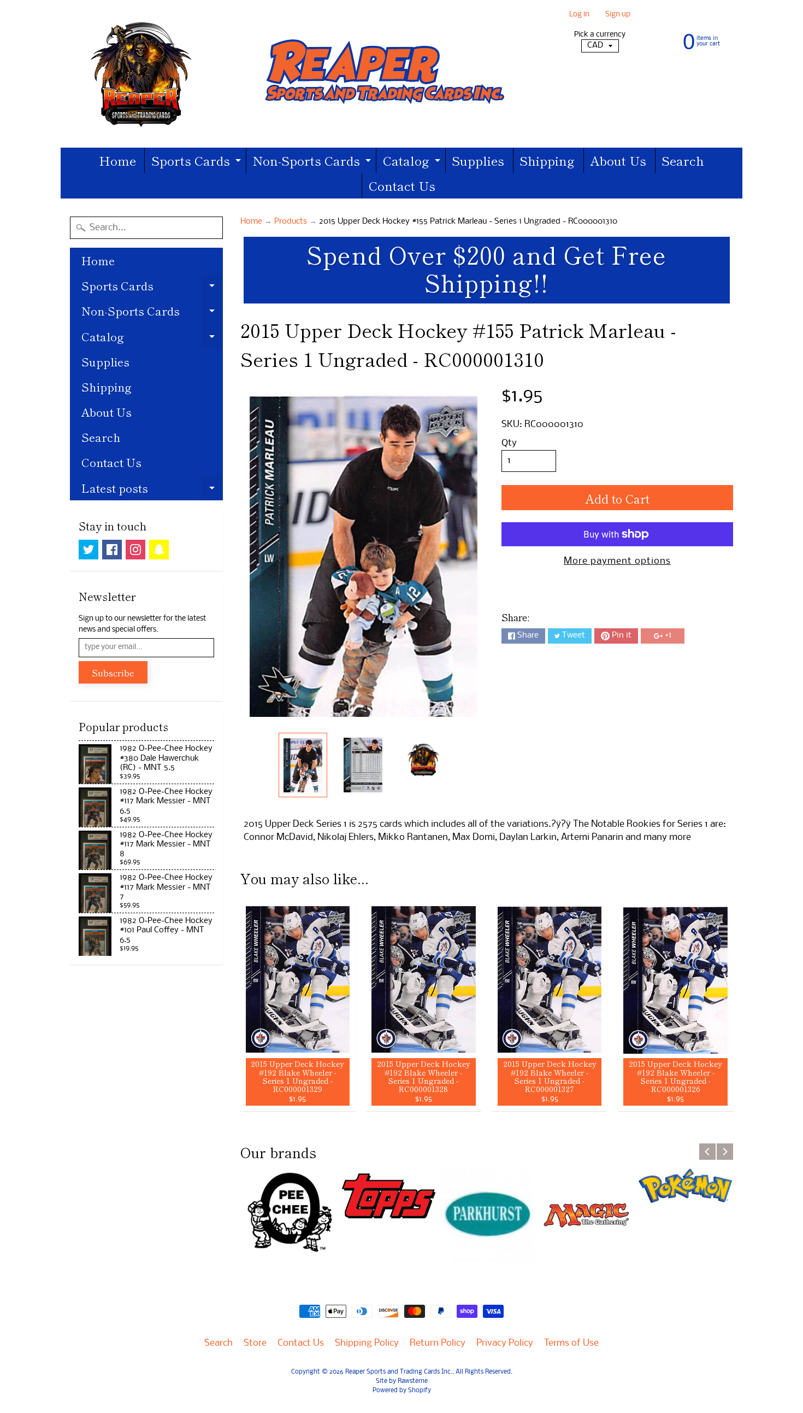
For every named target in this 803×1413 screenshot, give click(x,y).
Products (290, 222)
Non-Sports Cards (313, 162)
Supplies (478, 160)
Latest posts (152, 490)
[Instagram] (135, 549)
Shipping (547, 160)
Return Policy (437, 1343)
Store (255, 1343)
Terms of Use (571, 1343)
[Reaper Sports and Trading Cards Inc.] (293, 74)
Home (117, 160)
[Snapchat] (159, 549)
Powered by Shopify (402, 1390)
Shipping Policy (367, 1343)
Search (683, 160)
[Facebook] (112, 549)
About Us (618, 160)
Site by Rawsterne (402, 1381)
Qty (509, 443)
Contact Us (402, 185)
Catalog (413, 162)
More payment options (617, 561)
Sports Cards (197, 162)
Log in (579, 15)
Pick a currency (599, 35)
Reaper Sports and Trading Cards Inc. (398, 1372)
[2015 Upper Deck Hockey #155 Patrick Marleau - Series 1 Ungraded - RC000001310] (303, 765)
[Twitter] (88, 549)
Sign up (617, 15)
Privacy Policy (504, 1343)
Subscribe (113, 672)
